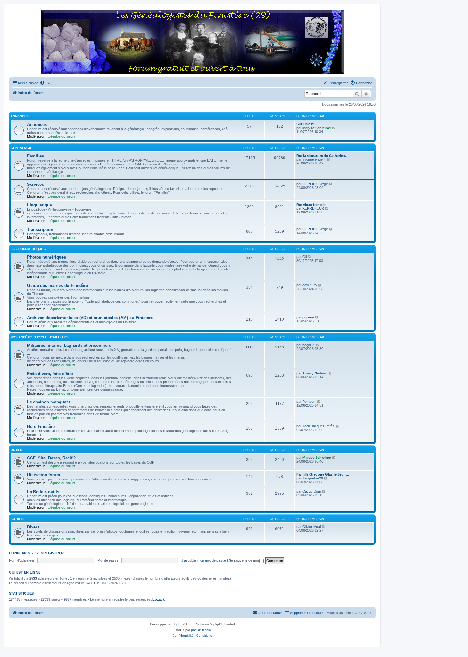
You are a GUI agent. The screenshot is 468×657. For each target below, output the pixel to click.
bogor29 (308, 345)
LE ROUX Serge (315, 184)
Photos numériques (46, 257)
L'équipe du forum (61, 136)
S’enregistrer (49, 553)
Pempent (309, 401)
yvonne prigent (313, 159)
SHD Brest (305, 124)
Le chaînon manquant (48, 402)
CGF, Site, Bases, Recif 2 (51, 458)
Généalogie (21, 148)
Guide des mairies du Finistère (57, 285)
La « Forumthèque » (28, 249)
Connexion (19, 553)
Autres (17, 519)
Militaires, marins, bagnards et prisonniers (69, 345)
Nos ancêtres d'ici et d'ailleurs (40, 337)
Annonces (20, 116)
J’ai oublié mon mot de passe (203, 560)
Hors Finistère (41, 426)
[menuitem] (46, 83)
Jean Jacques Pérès (318, 426)
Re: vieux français (311, 204)
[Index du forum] (192, 42)
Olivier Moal (311, 526)
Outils (16, 449)
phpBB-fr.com (201, 630)
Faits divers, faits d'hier (50, 373)
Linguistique (39, 205)
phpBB (178, 624)
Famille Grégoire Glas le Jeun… (322, 474)
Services (35, 184)
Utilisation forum (43, 474)
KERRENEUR (313, 208)
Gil (304, 257)
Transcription (40, 229)
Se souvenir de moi (244, 560)
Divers (33, 527)
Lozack (158, 599)
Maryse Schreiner (316, 128)
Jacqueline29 (312, 478)
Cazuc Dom (311, 491)
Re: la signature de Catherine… (322, 155)
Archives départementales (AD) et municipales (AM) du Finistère (90, 317)
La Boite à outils (43, 491)
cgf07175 (309, 285)
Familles (35, 156)
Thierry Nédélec (314, 373)
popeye (308, 317)
